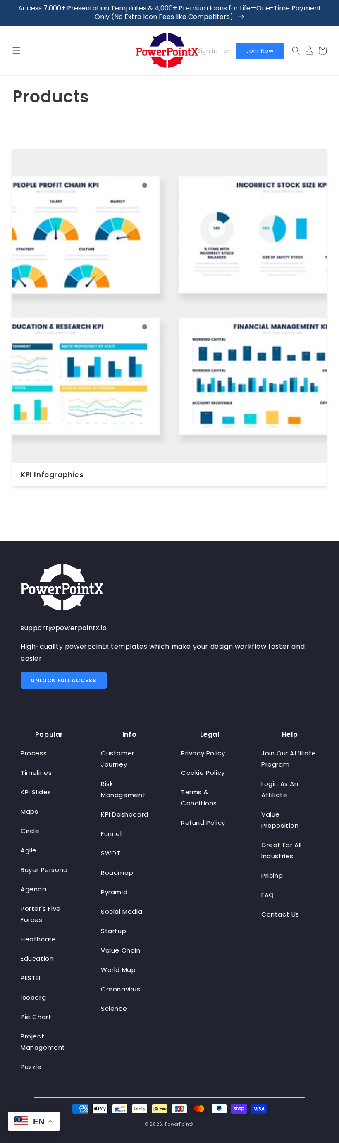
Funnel (111, 833)
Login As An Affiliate (279, 789)
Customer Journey (117, 759)
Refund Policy (203, 822)
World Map (118, 969)
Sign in (207, 51)
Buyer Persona (44, 869)
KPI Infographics (52, 474)
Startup (113, 930)
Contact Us (280, 914)
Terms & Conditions (199, 797)
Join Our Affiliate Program (288, 759)
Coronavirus (121, 989)
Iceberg (33, 997)
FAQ (267, 895)
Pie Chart (36, 1016)
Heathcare (38, 939)
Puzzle (31, 1066)
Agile (29, 850)
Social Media (121, 911)
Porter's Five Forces (41, 914)
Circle (30, 830)
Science (114, 1008)
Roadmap (117, 872)
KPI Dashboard (124, 814)
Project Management (43, 1042)
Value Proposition (280, 820)
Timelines (36, 772)
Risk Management (123, 789)
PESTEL (31, 978)
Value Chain (121, 950)
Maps (29, 811)
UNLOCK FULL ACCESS (64, 680)
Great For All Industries (281, 850)
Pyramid (114, 892)
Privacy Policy (203, 753)
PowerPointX (179, 1124)
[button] (16, 50)
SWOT (110, 853)
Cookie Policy (203, 772)
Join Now (260, 51)
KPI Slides (36, 792)
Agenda (34, 889)
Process (34, 753)
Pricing (272, 875)
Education (37, 958)
